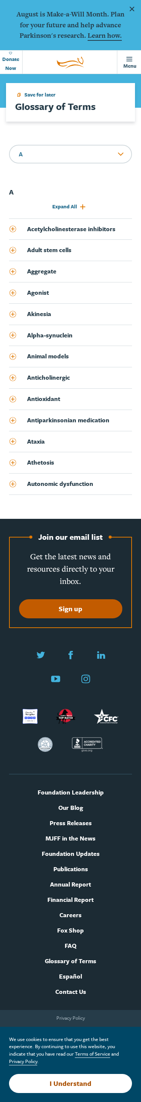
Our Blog (70, 808)
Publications (70, 869)
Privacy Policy (70, 1017)
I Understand (70, 1083)
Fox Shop (70, 930)
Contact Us (70, 992)
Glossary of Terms (70, 961)
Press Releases (71, 823)
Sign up (70, 608)
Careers (70, 915)
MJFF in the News (70, 838)
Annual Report (70, 884)
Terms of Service (92, 1053)
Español (70, 976)
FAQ (70, 946)
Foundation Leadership (71, 792)
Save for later (40, 95)
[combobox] (70, 154)
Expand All (65, 206)
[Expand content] (18, 229)
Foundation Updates (71, 854)
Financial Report (70, 900)
